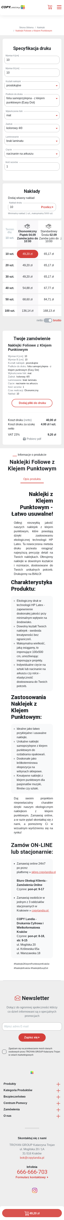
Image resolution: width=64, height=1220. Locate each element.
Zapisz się (31, 1037)
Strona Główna (26, 27)
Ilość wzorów (12, 162)
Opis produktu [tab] (32, 479)
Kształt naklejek (13, 81)
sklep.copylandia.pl (43, 872)
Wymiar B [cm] (12, 68)
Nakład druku (15, 203)
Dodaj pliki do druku (32, 402)
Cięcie (9, 149)
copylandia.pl (40, 910)
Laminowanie (12, 137)
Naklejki (41, 27)
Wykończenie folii (14, 111)
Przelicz (46, 207)
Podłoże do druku (14, 94)
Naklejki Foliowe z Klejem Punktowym (33, 31)
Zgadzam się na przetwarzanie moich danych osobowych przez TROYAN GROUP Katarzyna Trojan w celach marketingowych (34, 1051)
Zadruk (9, 124)
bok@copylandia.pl (32, 1157)
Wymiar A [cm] (12, 55)
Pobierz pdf (34, 438)
